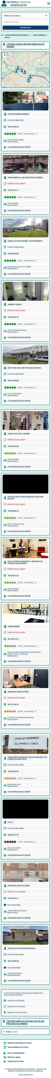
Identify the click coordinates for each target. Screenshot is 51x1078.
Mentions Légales (13, 1057)
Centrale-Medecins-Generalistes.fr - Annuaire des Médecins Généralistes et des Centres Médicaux (27, 1070)
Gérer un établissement (15, 1053)
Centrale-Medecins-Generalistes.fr (17, 35)
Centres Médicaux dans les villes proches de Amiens (25, 1022)
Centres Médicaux (39, 35)
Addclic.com (28, 1075)
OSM (47, 86)
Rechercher (25, 28)
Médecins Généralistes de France (19, 1043)
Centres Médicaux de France (17, 1047)
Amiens (7, 37)
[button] (24, 72)
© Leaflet (40, 86)
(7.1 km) (11, 1032)
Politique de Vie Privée (15, 1061)
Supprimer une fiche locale (17, 1012)
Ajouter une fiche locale (15, 1001)
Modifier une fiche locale (16, 1006)
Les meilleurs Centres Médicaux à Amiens (25, 45)
